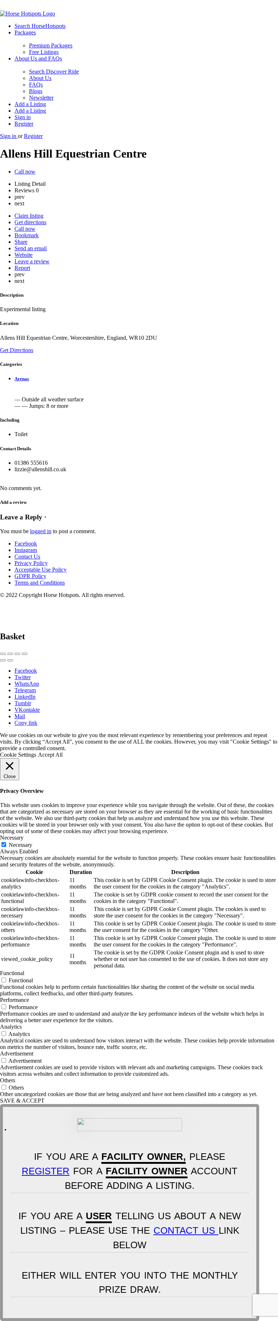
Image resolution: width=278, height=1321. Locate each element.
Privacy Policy (31, 563)
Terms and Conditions (39, 583)
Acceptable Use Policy (40, 570)
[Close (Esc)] (3, 654)
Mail (19, 716)
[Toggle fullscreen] (17, 654)
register (46, 1171)
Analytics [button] (11, 1027)
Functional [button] (12, 973)
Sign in (22, 117)
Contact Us (27, 556)
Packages (25, 32)
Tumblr (22, 703)
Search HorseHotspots (40, 26)
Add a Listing (30, 104)
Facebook (25, 543)
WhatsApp (26, 684)
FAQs (36, 84)
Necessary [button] (12, 838)
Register (23, 124)
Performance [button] (14, 1000)
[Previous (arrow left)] (3, 660)
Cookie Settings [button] (18, 755)
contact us (186, 1230)
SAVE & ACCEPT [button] (22, 1101)
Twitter (22, 677)
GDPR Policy (30, 576)
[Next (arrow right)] (10, 660)
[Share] (10, 654)
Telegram (25, 690)
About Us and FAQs (38, 58)
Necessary (20, 845)
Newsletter (41, 98)
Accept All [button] (50, 755)
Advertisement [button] (16, 1053)
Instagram (25, 550)
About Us (40, 78)
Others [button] (7, 1080)
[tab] (146, 379)
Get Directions (16, 350)
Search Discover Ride (54, 71)
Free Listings (44, 52)
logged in (40, 531)
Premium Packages (50, 45)
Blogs (35, 91)
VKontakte (27, 710)
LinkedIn (24, 697)
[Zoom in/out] (25, 654)
